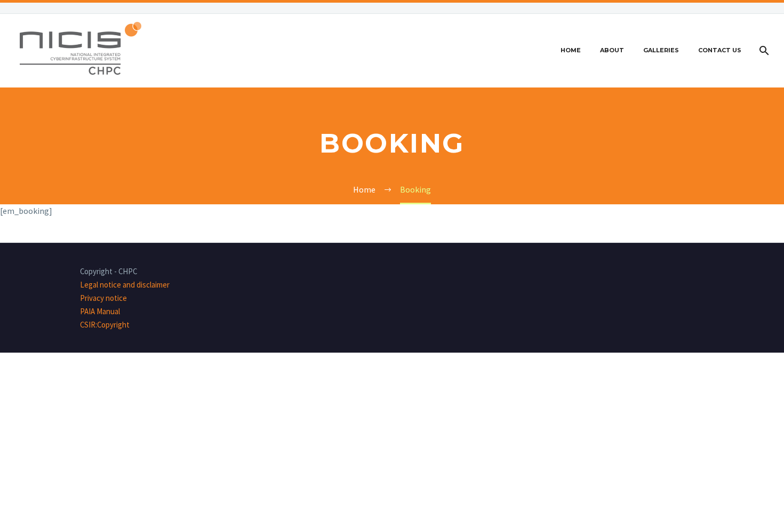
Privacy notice (103, 298)
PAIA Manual (100, 311)
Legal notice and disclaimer (125, 285)
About (612, 50)
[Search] (763, 50)
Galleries (661, 50)
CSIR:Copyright (105, 325)
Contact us (719, 50)
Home (571, 50)
